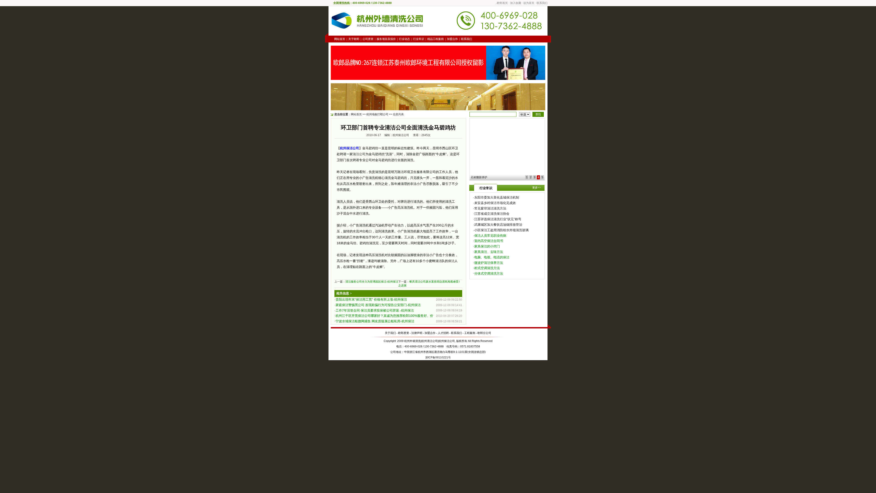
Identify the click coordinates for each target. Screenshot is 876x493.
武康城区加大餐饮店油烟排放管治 (498, 224)
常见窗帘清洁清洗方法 (490, 208)
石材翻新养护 (479, 177)
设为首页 (528, 3)
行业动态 (404, 39)
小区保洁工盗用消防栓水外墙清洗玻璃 (501, 230)
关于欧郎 (353, 39)
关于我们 (390, 333)
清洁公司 (359, 154)
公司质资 (367, 39)
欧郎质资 (403, 333)
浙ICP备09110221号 (438, 357)
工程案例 (469, 333)
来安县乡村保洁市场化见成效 (495, 203)
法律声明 (416, 333)
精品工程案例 (435, 39)
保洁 (451, 261)
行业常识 (418, 39)
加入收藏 (515, 3)
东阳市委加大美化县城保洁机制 (496, 197)
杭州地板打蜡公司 (377, 114)
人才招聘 (443, 333)
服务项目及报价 (386, 39)
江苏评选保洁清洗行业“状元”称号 (497, 219)
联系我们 (542, 3)
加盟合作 (452, 39)
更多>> (536, 187)
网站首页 (339, 39)
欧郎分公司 (484, 333)
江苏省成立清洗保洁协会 (491, 213)
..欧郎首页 (501, 3)
